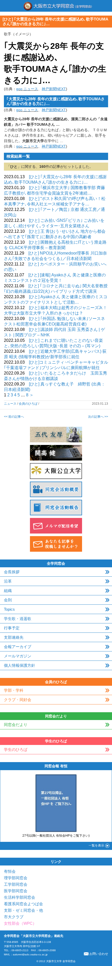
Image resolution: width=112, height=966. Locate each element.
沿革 (8, 581)
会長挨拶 (12, 572)
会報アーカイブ (17, 646)
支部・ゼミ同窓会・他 (23, 910)
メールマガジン (17, 656)
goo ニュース (27, 89)
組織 (8, 590)
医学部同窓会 (15, 891)
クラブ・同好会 (17, 699)
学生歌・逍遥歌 (17, 618)
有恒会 (10, 871)
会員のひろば (28, 403)
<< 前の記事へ (14, 416)
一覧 (96, 845)
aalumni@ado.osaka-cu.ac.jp (30, 954)
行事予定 (12, 628)
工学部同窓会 (15, 884)
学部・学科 (13, 690)
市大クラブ (13, 917)
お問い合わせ (98, 953)
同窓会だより (15, 724)
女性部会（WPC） (20, 923)
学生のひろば (15, 749)
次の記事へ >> (98, 416)
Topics (9, 609)
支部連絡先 (13, 637)
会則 (8, 600)
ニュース (10, 403)
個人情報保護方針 (19, 665)
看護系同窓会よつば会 (23, 904)
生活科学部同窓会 (19, 897)
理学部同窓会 (15, 878)
